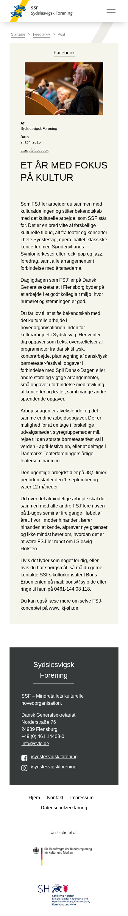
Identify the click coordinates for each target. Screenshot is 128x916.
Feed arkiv (41, 34)
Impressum (81, 797)
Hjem (34, 797)
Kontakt (55, 797)
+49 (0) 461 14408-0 (42, 736)
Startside (18, 34)
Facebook (64, 52)
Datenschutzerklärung (64, 807)
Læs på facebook (35, 151)
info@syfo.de (35, 743)
